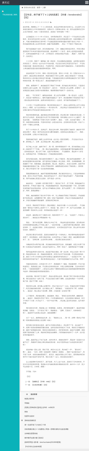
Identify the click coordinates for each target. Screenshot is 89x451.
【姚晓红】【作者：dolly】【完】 (44, 381)
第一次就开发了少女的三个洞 (35, 425)
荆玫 (26, 412)
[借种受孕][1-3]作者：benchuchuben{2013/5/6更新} (43, 442)
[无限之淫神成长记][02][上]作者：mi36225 (39, 407)
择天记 (5, 2)
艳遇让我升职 (29, 399)
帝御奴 (27, 403)
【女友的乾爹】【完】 (40, 385)
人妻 (44, 7)
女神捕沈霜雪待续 (31, 433)
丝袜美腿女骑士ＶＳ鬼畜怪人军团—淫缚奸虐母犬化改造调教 (46, 429)
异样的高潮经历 (30, 420)
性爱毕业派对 (29, 416)
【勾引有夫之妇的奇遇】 (33, 446)
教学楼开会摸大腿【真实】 (34, 438)
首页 (38, 7)
